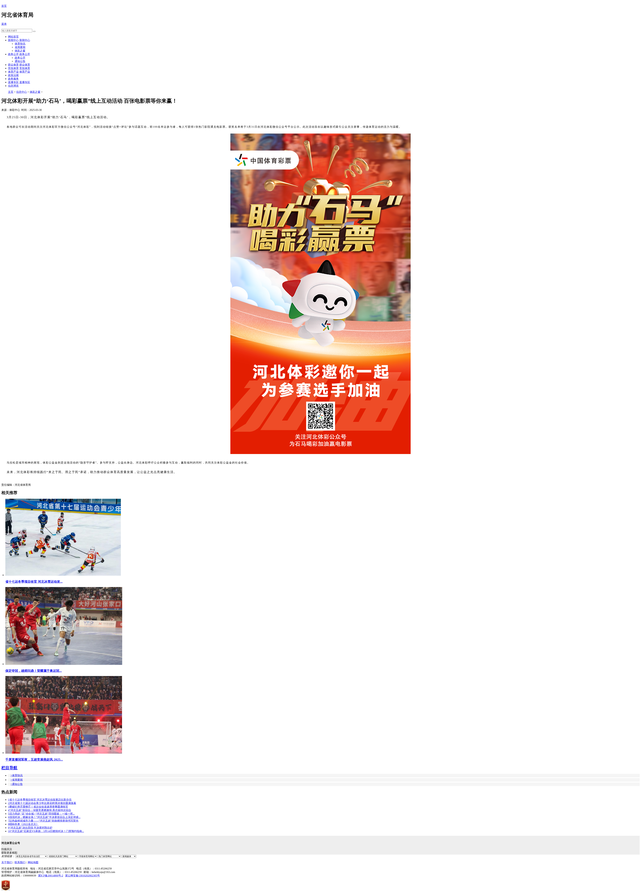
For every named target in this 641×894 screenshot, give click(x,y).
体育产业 (13, 71)
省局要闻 (20, 47)
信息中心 (21, 91)
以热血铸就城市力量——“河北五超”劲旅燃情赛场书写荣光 (43, 820)
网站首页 (13, 36)
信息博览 (13, 85)
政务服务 (13, 78)
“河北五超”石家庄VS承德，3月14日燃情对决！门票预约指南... (46, 831)
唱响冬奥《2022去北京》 (23, 824)
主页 (10, 91)
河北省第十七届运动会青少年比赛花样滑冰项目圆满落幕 (42, 803)
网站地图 (33, 862)
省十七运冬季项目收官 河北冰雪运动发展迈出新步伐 (39, 799)
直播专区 (13, 82)
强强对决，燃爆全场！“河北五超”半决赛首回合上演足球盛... (44, 817)
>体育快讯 (17, 775)
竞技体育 (13, 68)
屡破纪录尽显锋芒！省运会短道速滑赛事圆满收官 (38, 806)
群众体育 (13, 64)
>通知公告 (17, 784)
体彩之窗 (20, 50)
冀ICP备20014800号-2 (50, 875)
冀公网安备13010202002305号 (82, 875)
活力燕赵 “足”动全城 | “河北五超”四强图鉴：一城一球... (41, 813)
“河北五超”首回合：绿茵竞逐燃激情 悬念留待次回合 (39, 810)
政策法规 (13, 75)
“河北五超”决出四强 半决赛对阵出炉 (30, 827)
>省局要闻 (17, 779)
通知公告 (20, 61)
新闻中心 (13, 40)
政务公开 (13, 54)
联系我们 (20, 862)
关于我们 (6, 862)
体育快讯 (20, 43)
